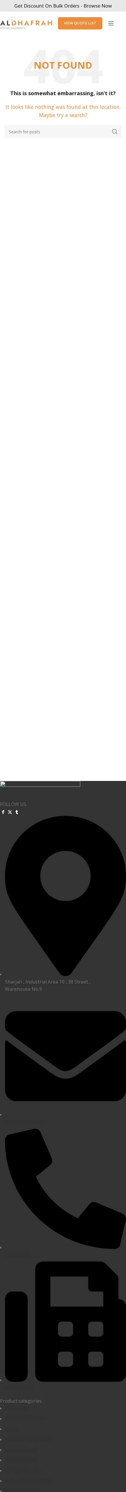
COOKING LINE (21, 1460)
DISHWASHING (21, 1450)
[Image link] (40, 790)
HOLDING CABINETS (28, 1439)
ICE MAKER (17, 1408)
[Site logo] (26, 23)
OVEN (11, 1429)
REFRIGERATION (23, 1470)
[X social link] (10, 812)
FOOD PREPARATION (28, 1480)
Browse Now (98, 6)
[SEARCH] (115, 131)
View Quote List (80, 23)
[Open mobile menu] (111, 23)
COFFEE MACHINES (26, 1418)
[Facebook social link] (3, 812)
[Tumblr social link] (17, 812)
